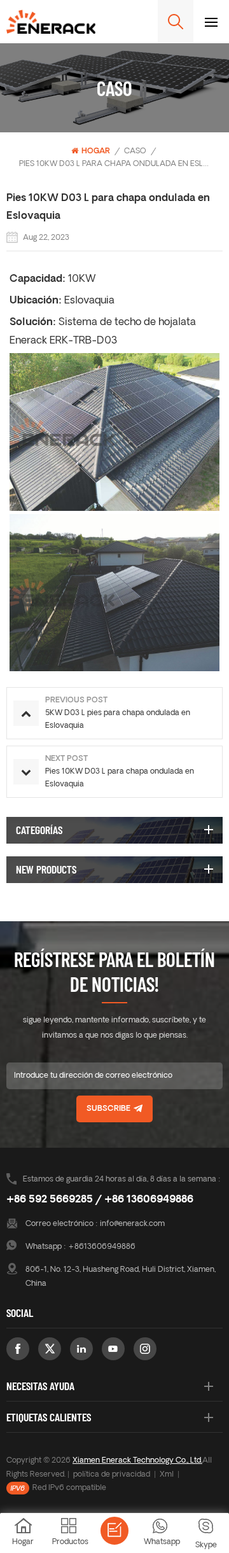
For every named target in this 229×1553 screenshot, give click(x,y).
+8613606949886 (101, 1247)
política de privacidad (111, 1475)
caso (135, 151)
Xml (167, 1475)
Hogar (95, 151)
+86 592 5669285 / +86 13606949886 (99, 1200)
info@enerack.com (132, 1224)
